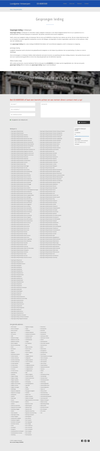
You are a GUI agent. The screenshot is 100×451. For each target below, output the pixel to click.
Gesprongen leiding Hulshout (17, 311)
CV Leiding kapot (14, 367)
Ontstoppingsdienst (29, 383)
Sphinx (42, 347)
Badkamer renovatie (15, 339)
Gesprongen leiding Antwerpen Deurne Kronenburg (21, 193)
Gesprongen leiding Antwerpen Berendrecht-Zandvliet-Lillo (23, 149)
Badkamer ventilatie (15, 341)
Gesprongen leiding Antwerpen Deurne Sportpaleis (21, 208)
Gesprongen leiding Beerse (16, 267)
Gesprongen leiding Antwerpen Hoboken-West (49, 145)
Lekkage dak (27, 357)
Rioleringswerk (28, 416)
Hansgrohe (13, 429)
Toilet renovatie (44, 359)
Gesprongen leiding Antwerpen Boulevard (19, 156)
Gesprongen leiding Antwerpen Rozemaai (48, 202)
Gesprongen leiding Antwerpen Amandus (19, 134)
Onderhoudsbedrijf (29, 376)
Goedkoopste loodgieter (16, 418)
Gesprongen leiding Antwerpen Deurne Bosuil (20, 173)
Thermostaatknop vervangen (46, 356)
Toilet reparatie (44, 361)
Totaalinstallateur (44, 365)
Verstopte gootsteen (45, 379)
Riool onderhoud (28, 425)
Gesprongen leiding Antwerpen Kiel (47, 151)
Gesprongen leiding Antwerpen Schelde (48, 204)
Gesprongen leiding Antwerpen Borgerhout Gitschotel (22, 151)
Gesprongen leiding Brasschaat (17, 282)
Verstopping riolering (45, 374)
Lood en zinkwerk (29, 361)
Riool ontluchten (28, 427)
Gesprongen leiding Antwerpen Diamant (19, 231)
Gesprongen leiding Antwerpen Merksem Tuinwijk (50, 182)
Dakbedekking (14, 372)
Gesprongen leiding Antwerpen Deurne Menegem (21, 197)
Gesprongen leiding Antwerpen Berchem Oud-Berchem (22, 145)
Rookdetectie (43, 334)
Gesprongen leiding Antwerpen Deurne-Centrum (21, 222)
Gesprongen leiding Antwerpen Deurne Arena (20, 169)
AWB (12, 336)
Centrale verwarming (15, 359)
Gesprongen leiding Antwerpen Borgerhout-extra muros (22, 153)
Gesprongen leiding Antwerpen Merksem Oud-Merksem (51, 180)
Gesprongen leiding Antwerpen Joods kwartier (49, 149)
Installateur (27, 330)
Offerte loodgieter (29, 374)
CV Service (13, 368)
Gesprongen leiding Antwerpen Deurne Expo (20, 186)
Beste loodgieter (14, 343)
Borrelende (13, 348)
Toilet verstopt (43, 363)
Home (11, 9)
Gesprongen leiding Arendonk (17, 261)
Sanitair (42, 339)
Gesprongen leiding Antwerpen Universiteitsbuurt (50, 230)
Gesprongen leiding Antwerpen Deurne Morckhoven (21, 198)
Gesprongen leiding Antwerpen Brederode (19, 158)
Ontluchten (27, 379)
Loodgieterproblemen (29, 365)
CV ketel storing (14, 365)
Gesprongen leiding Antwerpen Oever (47, 191)
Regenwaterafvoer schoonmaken (32, 400)
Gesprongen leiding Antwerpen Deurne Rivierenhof (21, 202)
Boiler (12, 347)
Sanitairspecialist (44, 341)
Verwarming (43, 381)
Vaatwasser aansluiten (45, 367)
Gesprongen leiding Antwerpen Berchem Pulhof (20, 147)
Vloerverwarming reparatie (46, 396)
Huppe (26, 328)
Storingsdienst (43, 350)
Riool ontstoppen (28, 429)
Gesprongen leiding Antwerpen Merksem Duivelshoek (51, 169)
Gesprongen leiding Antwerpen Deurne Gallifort (20, 187)
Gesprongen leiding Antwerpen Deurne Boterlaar (21, 175)
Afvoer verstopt (14, 330)
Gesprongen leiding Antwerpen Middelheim (49, 184)
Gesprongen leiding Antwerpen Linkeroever (49, 162)
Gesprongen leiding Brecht (16, 283)
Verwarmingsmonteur (45, 385)
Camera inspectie (14, 356)
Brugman (13, 352)
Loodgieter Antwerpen (20, 3)
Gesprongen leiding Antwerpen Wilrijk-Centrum (49, 252)
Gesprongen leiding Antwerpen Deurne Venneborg (21, 215)
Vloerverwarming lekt (45, 394)
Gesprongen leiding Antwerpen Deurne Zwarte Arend (21, 220)
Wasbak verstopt (44, 401)
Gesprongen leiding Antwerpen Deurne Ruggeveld (21, 204)
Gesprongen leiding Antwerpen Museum (48, 186)
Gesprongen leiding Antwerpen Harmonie (19, 252)
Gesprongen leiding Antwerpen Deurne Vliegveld (21, 217)
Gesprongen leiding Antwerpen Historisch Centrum (21, 257)
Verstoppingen (43, 376)
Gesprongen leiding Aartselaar (17, 131)
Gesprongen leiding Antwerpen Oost (47, 193)
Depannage (13, 398)
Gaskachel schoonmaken (16, 407)
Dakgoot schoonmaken (15, 383)
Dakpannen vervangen (15, 392)
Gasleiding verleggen (15, 409)
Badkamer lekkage (14, 337)
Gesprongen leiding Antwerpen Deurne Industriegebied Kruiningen (24, 189)
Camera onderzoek (15, 357)
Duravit (12, 400)
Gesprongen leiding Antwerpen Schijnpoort (49, 206)
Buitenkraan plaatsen (15, 354)
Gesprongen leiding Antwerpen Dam (18, 164)
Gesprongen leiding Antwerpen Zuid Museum (49, 255)
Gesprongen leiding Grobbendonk (18, 296)
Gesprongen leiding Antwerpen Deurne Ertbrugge (21, 184)
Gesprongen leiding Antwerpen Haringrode (19, 250)
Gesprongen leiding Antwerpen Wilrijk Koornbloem (50, 244)
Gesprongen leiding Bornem (16, 278)
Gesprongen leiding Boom (16, 276)
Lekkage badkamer (29, 356)
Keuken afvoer (28, 348)
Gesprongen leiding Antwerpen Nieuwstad (48, 187)
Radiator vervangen (29, 398)
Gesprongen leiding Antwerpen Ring (47, 198)
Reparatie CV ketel (29, 403)
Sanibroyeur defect (44, 336)
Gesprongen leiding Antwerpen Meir (47, 167)
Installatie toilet (28, 337)
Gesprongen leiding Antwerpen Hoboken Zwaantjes (50, 140)
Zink (41, 412)
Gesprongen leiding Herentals (17, 302)
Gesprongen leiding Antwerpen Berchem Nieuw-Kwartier (22, 144)
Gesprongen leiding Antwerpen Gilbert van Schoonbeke (22, 248)
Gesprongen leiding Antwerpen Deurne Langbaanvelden (22, 195)
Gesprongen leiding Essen (16, 293)
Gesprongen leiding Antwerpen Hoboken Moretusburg (51, 134)
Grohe (12, 425)
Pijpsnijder (27, 385)
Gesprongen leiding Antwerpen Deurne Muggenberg (21, 200)
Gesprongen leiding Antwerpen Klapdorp (48, 158)
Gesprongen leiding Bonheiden (17, 274)
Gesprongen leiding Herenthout (17, 303)
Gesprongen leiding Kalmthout (17, 313)
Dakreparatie (13, 394)
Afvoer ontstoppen (15, 328)
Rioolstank (43, 330)
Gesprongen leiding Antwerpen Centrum (19, 162)
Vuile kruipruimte (44, 398)
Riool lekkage (28, 423)
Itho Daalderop (28, 343)
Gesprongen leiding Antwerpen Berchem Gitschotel (21, 140)
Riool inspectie (28, 420)
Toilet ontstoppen (44, 357)
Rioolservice (43, 326)
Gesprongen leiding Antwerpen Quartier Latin (49, 195)
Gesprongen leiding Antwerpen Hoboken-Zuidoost (50, 147)
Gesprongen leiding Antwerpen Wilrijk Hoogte (49, 242)
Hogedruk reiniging (29, 326)
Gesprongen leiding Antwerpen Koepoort (48, 160)
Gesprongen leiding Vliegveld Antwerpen (19, 318)
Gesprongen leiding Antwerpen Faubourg (19, 246)
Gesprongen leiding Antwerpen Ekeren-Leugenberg (21, 239)
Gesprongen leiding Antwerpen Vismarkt (48, 233)
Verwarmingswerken (45, 387)
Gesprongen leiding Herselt (16, 305)
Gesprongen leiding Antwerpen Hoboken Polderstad (50, 136)
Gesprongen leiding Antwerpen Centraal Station (20, 160)
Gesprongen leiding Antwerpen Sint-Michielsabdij (50, 219)
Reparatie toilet (28, 409)
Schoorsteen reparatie (45, 343)
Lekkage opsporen (29, 359)
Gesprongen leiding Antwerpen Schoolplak (48, 209)
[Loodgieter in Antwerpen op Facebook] (82, 440)
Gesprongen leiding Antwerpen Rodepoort (48, 200)
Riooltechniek (43, 332)
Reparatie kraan (28, 407)
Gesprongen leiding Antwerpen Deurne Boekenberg (21, 171)
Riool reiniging (28, 431)
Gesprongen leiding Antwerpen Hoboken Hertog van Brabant (52, 131)
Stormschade (43, 354)
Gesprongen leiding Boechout (17, 272)
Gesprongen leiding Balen (16, 265)
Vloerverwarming (44, 392)
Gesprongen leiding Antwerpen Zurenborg (48, 257)
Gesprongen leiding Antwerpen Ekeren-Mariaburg (21, 241)
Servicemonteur (44, 345)
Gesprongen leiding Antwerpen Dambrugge (20, 166)
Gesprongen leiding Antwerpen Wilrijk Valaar (49, 250)
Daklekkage (13, 389)
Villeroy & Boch (44, 390)
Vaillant (42, 370)
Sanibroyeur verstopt (45, 337)
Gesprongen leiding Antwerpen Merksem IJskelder (50, 171)
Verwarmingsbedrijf (44, 383)
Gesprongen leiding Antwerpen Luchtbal (48, 164)
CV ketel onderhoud (15, 361)
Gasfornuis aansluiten (15, 405)
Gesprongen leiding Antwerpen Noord (47, 189)
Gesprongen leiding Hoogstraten (17, 307)
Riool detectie (28, 418)
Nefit (26, 372)
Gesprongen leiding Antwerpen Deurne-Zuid (20, 230)
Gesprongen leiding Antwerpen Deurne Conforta (21, 176)
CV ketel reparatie (14, 363)
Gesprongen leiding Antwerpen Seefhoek (48, 213)
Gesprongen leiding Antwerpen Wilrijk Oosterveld (50, 248)
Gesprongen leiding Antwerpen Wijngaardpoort (49, 237)
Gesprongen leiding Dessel (16, 285)
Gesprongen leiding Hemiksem (17, 300)
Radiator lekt (28, 394)
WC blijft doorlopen (45, 407)
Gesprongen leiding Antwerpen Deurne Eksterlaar (21, 182)
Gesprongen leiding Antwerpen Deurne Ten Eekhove (21, 209)
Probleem (27, 392)
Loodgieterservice (28, 368)
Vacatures (42, 368)
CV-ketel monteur (14, 370)
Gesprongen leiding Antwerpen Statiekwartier (49, 222)
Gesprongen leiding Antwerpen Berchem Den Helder (21, 138)
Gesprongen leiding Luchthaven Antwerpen (20, 316)
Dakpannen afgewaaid (15, 390)
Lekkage (27, 354)
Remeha (27, 401)
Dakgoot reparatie (14, 379)
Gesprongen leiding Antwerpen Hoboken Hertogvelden (51, 133)
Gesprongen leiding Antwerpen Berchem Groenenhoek (22, 142)
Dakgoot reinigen (14, 378)
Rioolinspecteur (28, 434)
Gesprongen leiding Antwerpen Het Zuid (19, 255)
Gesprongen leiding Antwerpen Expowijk (19, 242)
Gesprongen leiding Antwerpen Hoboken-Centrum (50, 142)
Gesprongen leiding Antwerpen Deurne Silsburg (20, 206)
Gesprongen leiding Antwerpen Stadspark (48, 220)
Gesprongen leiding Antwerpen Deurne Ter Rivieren (21, 211)
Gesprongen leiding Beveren (16, 271)
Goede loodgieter (14, 416)
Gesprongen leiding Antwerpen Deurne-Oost (20, 228)
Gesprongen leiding (17, 9)
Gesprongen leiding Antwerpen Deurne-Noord (20, 226)
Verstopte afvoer (44, 378)
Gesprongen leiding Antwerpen (17, 133)
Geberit (12, 411)
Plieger (26, 387)
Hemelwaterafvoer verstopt (16, 432)
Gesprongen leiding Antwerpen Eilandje (19, 233)
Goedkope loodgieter (15, 420)
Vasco (42, 372)
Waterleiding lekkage (45, 403)
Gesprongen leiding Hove (16, 309)
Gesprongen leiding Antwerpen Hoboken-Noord (49, 144)
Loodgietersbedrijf (29, 367)
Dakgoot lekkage (14, 376)
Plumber (27, 389)
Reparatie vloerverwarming (30, 412)
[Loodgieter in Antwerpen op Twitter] (85, 440)
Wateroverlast (43, 405)
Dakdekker (13, 374)
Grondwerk (13, 427)
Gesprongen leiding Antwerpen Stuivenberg (49, 224)
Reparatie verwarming (29, 411)
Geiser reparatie (14, 412)
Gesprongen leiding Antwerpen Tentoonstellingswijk (50, 226)
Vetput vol (43, 389)
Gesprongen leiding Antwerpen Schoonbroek (49, 211)
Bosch (12, 350)
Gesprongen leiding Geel (16, 294)
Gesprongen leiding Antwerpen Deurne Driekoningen (22, 180)
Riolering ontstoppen (29, 414)
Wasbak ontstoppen (45, 400)
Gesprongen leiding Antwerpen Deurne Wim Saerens (21, 219)
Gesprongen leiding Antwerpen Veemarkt (48, 231)
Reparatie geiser (28, 405)
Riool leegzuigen (28, 422)
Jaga (26, 345)
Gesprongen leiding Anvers (16, 260)
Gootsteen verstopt (15, 423)
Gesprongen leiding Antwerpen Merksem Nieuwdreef (50, 178)
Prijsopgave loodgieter (29, 390)
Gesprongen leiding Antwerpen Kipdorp (48, 155)
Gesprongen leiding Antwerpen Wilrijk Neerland (49, 246)
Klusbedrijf (27, 350)
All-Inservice (13, 334)
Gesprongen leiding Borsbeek (17, 280)
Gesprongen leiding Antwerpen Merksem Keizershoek (51, 173)
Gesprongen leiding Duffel (16, 289)
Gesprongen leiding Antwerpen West (47, 235)
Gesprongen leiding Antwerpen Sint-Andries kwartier (50, 215)
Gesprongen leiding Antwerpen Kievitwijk (48, 153)
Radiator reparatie (29, 396)
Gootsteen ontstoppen (15, 422)
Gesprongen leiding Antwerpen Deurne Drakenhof (21, 178)
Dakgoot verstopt (14, 385)
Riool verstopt (28, 432)
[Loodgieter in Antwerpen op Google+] (89, 440)
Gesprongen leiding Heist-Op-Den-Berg (19, 298)
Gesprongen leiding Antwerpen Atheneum (19, 136)
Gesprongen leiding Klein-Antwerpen (18, 314)
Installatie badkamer (29, 332)
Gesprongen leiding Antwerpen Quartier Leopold (50, 197)
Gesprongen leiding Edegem (16, 291)
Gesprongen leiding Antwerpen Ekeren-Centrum (20, 235)
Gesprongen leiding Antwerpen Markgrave (48, 166)
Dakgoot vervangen (15, 387)
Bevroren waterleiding (15, 345)
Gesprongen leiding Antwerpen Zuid (47, 253)
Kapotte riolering (28, 347)
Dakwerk (13, 396)
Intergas (27, 341)
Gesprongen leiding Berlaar (16, 269)
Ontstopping (28, 381)
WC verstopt (43, 411)
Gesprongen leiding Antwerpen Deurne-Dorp (20, 224)
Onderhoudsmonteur (29, 378)
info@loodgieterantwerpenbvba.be (82, 136)
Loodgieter (27, 363)
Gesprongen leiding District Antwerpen (19, 287)
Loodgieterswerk (28, 370)
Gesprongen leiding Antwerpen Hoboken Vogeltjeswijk (51, 138)
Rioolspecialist (43, 328)
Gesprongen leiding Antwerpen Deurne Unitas (20, 213)
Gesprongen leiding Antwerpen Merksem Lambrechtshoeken (52, 175)
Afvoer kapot (13, 326)
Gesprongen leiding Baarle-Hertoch (18, 263)
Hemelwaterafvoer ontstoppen (17, 431)
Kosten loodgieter (29, 352)
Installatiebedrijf (28, 339)
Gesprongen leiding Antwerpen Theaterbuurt (49, 228)
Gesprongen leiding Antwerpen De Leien (19, 167)
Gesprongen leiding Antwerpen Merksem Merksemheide (51, 176)
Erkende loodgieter (15, 401)
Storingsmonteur (44, 352)
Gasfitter (13, 403)
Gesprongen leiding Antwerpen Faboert (19, 244)
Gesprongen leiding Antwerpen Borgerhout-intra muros (22, 155)
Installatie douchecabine (30, 334)
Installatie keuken (28, 336)
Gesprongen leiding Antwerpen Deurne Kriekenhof (21, 191)
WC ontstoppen (44, 409)
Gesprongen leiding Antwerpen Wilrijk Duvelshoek (50, 239)
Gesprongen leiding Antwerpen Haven (18, 253)
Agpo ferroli (13, 332)
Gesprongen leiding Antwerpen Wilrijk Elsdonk (49, 241)
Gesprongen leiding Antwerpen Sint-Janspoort (49, 217)
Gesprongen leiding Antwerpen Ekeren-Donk (20, 237)
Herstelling (13, 434)
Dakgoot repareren (15, 381)
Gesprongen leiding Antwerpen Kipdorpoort (49, 156)
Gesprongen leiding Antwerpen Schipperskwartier (50, 208)
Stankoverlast (43, 348)
